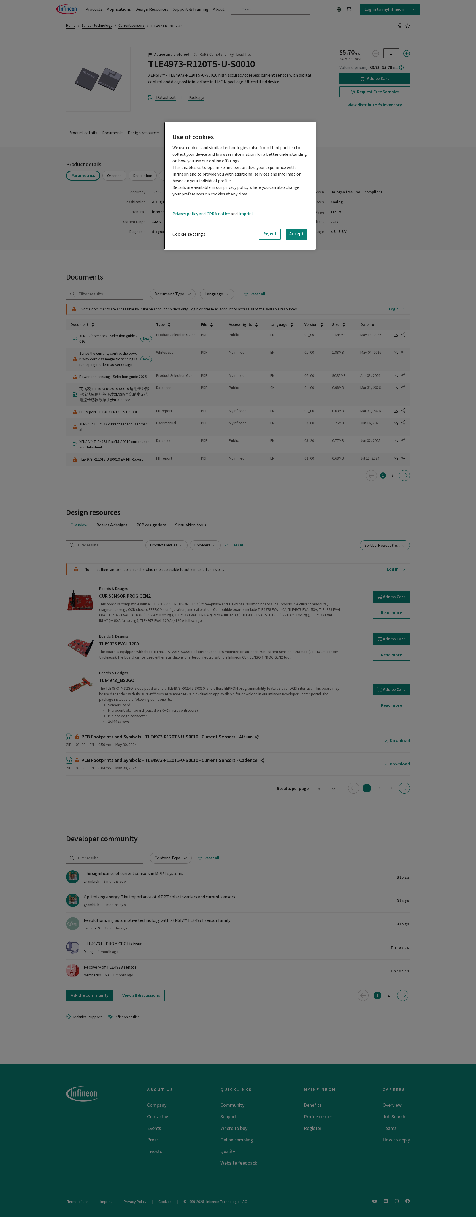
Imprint (246, 214)
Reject (270, 234)
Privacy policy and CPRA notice (201, 214)
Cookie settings (188, 234)
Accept (296, 234)
